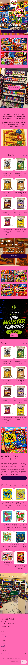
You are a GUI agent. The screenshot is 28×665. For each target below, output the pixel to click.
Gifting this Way (14, 478)
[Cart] (26, 3)
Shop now (14, 31)
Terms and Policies (14, 661)
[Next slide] (25, 149)
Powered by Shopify (20, 658)
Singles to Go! (14, 87)
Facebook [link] (3, 643)
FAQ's (2, 625)
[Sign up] (25, 653)
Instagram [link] (4, 645)
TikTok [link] (3, 646)
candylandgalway (11, 658)
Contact (3, 638)
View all (24, 155)
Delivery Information (7, 623)
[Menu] (1, 3)
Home (2, 634)
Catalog (3, 636)
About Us (3, 621)
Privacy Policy (5, 626)
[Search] (4, 3)
